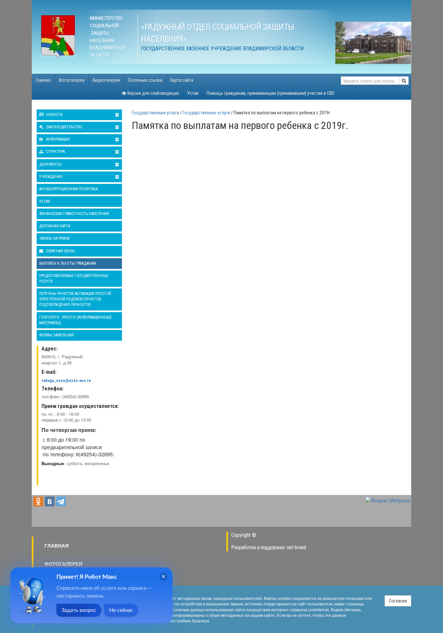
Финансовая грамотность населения (74, 213)
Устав (192, 93)
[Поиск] (404, 80)
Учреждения (50, 176)
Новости (54, 114)
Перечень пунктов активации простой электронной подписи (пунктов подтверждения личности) (75, 299)
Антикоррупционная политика (68, 189)
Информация (57, 139)
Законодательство (63, 127)
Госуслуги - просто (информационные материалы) (75, 320)
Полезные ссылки (145, 80)
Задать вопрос (79, 610)
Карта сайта (182, 80)
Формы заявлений (56, 335)
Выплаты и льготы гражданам (67, 263)
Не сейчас (121, 610)
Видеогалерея (106, 80)
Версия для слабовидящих (152, 93)
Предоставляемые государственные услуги (73, 278)
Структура (55, 151)
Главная (43, 80)
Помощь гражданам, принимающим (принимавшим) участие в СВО (270, 93)
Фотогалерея (72, 80)
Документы (50, 164)
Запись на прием (54, 238)
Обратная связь (60, 251)
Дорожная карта (54, 226)
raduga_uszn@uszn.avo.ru (66, 380)
